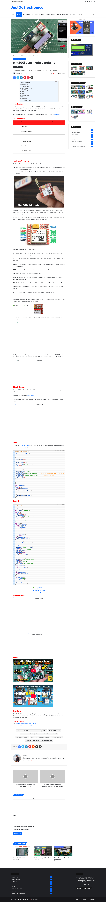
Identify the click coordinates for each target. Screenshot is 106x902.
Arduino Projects (28, 14)
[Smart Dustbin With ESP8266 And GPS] (89, 87)
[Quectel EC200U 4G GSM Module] (81, 68)
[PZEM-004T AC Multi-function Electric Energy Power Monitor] (74, 68)
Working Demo (25, 95)
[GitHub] (86, 884)
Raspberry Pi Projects (62, 14)
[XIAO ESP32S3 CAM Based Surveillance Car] (81, 73)
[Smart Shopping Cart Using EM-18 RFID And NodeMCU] (81, 87)
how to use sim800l (27, 734)
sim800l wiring (57, 737)
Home (13, 14)
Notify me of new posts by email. (21, 829)
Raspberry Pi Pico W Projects (78, 146)
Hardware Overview (27, 88)
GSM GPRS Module (55, 731)
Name (14, 815)
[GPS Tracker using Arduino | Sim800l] (89, 68)
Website (42, 821)
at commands (36, 731)
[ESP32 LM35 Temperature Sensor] (74, 92)
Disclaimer (92, 899)
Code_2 (23, 93)
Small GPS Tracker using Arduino (24, 726)
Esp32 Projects (50, 14)
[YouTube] (84, 884)
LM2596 (54, 734)
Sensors (72, 14)
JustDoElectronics (35, 899)
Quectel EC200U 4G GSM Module (21, 857)
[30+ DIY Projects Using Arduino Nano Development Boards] (81, 96)
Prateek (17, 73)
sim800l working (47, 740)
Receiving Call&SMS (22, 737)
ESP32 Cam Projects (76, 144)
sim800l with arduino (33, 740)
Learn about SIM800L (42, 734)
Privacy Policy (86, 899)
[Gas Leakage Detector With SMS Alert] (81, 112)
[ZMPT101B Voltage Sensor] (81, 92)
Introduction (24, 84)
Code (23, 91)
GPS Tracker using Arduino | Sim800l (43, 857)
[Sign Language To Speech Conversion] (74, 116)
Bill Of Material (25, 86)
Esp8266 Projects (39, 14)
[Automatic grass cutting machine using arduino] (74, 73)
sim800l (34, 737)
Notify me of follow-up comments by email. (24, 826)
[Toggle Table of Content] (55, 82)
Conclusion (25, 98)
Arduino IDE (25, 445)
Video (23, 97)
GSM (44, 731)
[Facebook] (83, 884)
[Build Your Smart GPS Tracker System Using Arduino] (74, 112)
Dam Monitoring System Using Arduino (26, 723)
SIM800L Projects (27, 100)
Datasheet (57, 114)
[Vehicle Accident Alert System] (89, 112)
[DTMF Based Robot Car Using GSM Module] (89, 97)
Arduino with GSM (23, 731)
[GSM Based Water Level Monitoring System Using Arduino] (74, 97)
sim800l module (44, 737)
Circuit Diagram (26, 90)
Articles (19, 14)
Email (14, 821)
